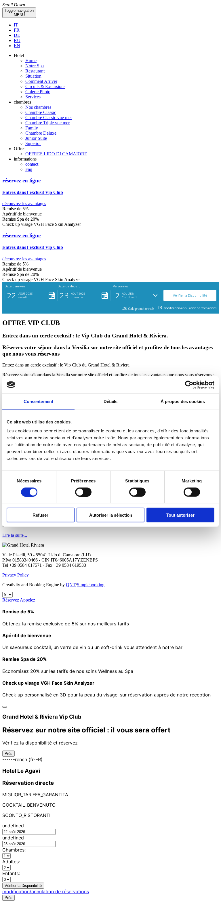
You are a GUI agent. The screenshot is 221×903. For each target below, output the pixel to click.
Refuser (40, 515)
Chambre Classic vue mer (48, 117)
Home (31, 60)
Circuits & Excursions (45, 86)
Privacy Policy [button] (15, 574)
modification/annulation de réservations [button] (189, 308)
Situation (33, 76)
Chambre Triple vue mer (47, 122)
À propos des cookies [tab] (183, 401)
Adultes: (11, 861)
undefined (13, 825)
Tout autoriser (180, 515)
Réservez (10, 599)
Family (31, 127)
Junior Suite (36, 138)
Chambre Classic (40, 112)
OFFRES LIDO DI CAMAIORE (56, 153)
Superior (33, 143)
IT (16, 24)
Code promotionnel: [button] (141, 308)
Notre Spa (34, 65)
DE (17, 35)
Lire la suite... (14, 535)
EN (17, 45)
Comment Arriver (41, 81)
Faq (28, 169)
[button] (110, 192)
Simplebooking (90, 584)
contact (31, 164)
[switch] (83, 492)
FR (17, 30)
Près (8, 753)
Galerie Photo (37, 91)
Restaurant (35, 70)
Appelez (27, 599)
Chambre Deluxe (40, 133)
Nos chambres (38, 107)
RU (17, 40)
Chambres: (14, 850)
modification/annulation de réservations (45, 891)
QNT (71, 584)
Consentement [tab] (38, 401)
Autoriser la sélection (110, 515)
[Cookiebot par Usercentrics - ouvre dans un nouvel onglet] (189, 384)
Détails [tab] (111, 401)
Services (33, 96)
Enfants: (11, 873)
